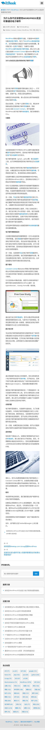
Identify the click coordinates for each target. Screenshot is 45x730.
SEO (17, 678)
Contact (19, 30)
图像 (28, 689)
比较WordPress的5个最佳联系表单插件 (18, 639)
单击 (36, 686)
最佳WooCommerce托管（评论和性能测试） (20, 651)
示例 (18, 704)
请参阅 (36, 708)
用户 (16, 46)
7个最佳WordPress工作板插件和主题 (17, 635)
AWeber (7, 30)
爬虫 (25, 701)
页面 (25, 712)
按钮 (26, 693)
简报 (27, 49)
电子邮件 (15, 41)
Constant (13, 30)
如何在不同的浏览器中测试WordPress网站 (19, 623)
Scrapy (8, 678)
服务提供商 (11, 54)
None (8, 675)
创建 (26, 686)
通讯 (20, 317)
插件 (14, 49)
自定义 (8, 708)
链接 (16, 712)
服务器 (29, 168)
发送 (37, 30)
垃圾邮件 (15, 155)
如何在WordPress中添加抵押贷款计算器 (19, 615)
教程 (8, 697)
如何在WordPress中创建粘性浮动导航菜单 (19, 655)
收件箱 (35, 200)
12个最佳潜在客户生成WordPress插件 (18, 647)
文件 (16, 697)
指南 (16, 693)
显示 (25, 697)
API (7, 671)
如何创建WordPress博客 (13, 643)
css (15, 671)
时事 (17, 317)
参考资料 (18, 689)
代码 (17, 686)
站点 (27, 704)
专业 (30, 30)
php (17, 675)
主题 (8, 686)
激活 (16, 701)
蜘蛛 (18, 708)
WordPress (14, 10)
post (25, 675)
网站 (36, 704)
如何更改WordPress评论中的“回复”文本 (18, 631)
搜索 (36, 574)
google (33, 671)
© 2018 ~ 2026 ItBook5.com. (23, 725)
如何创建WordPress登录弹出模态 (16, 619)
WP (37, 682)
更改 (34, 697)
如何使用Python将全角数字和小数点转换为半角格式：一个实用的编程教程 (22, 607)
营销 (27, 104)
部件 (7, 712)
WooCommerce (11, 682)
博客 (8, 689)
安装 (37, 689)
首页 (4, 10)
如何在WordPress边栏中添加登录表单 (18, 611)
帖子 (8, 693)
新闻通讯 (35, 41)
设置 (27, 708)
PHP (8, 10)
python (35, 675)
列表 (34, 30)
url (25, 678)
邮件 (21, 38)
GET (23, 671)
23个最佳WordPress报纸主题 (15, 627)
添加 (8, 701)
